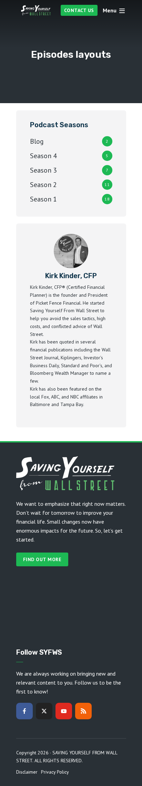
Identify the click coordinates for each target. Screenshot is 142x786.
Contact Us (79, 10)
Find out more (42, 559)
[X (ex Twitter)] (44, 711)
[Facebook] (24, 711)
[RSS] (83, 711)
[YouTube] (63, 711)
